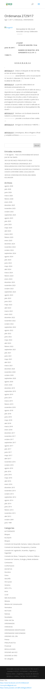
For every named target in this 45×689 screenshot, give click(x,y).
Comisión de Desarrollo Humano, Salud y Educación (22, 544)
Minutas (7, 601)
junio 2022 (8, 337)
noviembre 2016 (9, 462)
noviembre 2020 (9, 372)
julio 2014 (7, 503)
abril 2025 (7, 231)
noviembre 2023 (9, 285)
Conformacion (9, 566)
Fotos (6, 575)
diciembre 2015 (9, 487)
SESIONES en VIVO (10, 656)
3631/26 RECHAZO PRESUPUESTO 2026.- (18, 160)
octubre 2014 (9, 494)
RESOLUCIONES (9, 649)
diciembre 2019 (9, 388)
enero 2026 (8, 202)
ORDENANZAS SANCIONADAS (14, 633)
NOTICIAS (7, 611)
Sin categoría (8, 659)
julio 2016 (7, 471)
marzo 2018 (8, 426)
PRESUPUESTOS (10, 643)
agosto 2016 (8, 468)
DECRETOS (8, 569)
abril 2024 (7, 269)
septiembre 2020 (10, 378)
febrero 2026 (8, 199)
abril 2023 (7, 308)
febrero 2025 (8, 237)
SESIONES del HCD (10, 652)
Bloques (7, 534)
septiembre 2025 (10, 215)
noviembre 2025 (9, 208)
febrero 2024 (8, 276)
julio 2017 (7, 449)
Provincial (7, 646)
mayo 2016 (8, 478)
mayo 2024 (8, 266)
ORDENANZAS (28, 20)
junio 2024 (8, 263)
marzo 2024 (8, 273)
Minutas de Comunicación (13, 604)
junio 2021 (8, 356)
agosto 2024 (8, 257)
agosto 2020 (8, 382)
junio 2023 (8, 301)
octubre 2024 (9, 250)
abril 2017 (7, 459)
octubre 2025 (9, 212)
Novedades (8, 617)
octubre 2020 (9, 375)
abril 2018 (7, 423)
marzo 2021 (8, 366)
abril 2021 (7, 362)
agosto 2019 (8, 394)
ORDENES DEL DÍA (11, 636)
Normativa (8, 607)
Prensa (6, 639)
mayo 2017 (8, 455)
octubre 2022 (9, 324)
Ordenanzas (18, 20)
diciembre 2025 (9, 205)
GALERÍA (7, 579)
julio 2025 (7, 221)
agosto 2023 (8, 295)
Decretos (7, 572)
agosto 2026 (8, 186)
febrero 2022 (8, 346)
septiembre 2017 (10, 442)
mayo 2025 (8, 228)
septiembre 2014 (10, 497)
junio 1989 (8, 523)
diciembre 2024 (9, 244)
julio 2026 (7, 189)
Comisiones (8, 563)
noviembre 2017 (9, 436)
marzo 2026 (8, 196)
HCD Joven (8, 582)
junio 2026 (8, 192)
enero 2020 (8, 385)
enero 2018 (8, 430)
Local (6, 595)
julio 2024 (7, 260)
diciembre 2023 (9, 282)
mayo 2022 (8, 340)
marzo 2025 (8, 234)
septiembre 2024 (10, 253)
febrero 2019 (8, 404)
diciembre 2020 (9, 369)
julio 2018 (7, 414)
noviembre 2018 (9, 407)
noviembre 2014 (9, 491)
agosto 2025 (8, 218)
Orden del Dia (9, 620)
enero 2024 (8, 279)
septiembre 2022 (10, 327)
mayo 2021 (8, 359)
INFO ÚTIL (8, 588)
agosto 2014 (8, 500)
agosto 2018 (8, 410)
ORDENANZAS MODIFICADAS (14, 630)
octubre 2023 (9, 289)
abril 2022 (7, 343)
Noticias (7, 614)
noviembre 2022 (9, 321)
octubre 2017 (9, 439)
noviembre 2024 (9, 247)
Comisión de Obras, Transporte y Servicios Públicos (21, 556)
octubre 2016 (9, 465)
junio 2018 (8, 417)
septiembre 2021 (10, 349)
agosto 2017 (8, 446)
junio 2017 (8, 452)
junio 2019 (8, 398)
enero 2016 (8, 484)
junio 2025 (8, 224)
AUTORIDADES (9, 531)
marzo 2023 (8, 311)
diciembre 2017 (9, 433)
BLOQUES (7, 538)
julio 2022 (7, 333)
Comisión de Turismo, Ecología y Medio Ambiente (21, 559)
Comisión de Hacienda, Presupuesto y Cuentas (20, 547)
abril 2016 (7, 481)
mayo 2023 (8, 305)
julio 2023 (7, 298)
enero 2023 (8, 314)
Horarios (7, 585)
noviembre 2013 (9, 513)
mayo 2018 (8, 420)
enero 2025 (8, 240)
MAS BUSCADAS (10, 598)
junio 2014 (8, 507)
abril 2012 (7, 516)
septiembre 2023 (10, 292)
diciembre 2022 (9, 317)
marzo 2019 (8, 401)
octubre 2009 (9, 520)
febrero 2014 (8, 510)
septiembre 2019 (10, 391)
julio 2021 (7, 353)
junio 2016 (8, 475)
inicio (6, 591)
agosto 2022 (8, 330)
